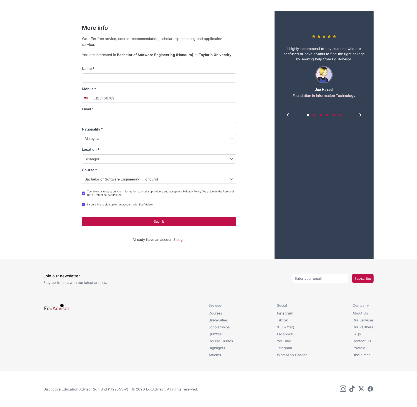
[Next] (360, 116)
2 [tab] (314, 115)
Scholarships (219, 327)
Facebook (285, 334)
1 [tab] (308, 115)
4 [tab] (327, 115)
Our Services (363, 320)
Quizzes (215, 334)
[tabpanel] (324, 68)
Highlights (216, 348)
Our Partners (362, 327)
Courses (215, 313)
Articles (214, 355)
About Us (360, 313)
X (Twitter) (285, 327)
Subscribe (362, 278)
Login (180, 239)
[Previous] (288, 116)
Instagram (285, 313)
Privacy (358, 348)
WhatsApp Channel (292, 355)
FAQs (356, 334)
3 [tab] (321, 115)
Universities (218, 320)
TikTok (282, 320)
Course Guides (220, 341)
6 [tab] (340, 115)
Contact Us (361, 341)
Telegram (284, 348)
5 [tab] (334, 115)
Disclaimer (361, 355)
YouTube (284, 341)
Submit (159, 221)
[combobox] (87, 98)
